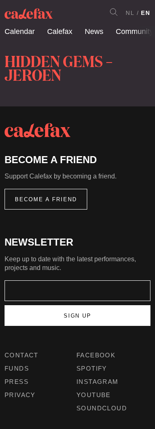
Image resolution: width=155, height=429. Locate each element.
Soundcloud (101, 408)
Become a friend (46, 199)
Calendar (20, 31)
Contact (21, 355)
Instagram (97, 381)
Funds (17, 368)
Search (113, 12)
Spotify (91, 368)
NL (130, 13)
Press (17, 381)
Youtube (93, 394)
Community (134, 31)
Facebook (95, 355)
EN (145, 13)
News (94, 31)
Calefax (59, 31)
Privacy (20, 394)
